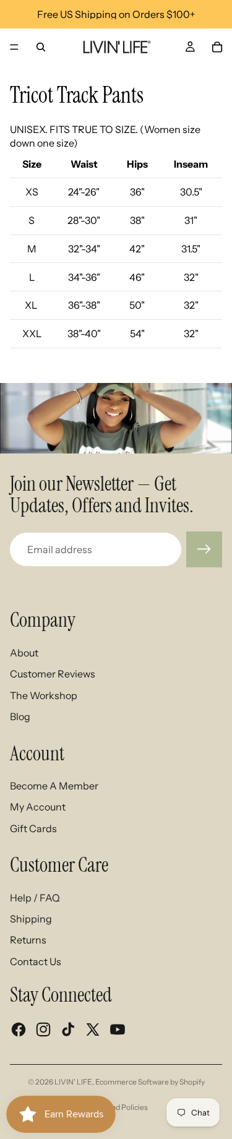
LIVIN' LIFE (73, 1081)
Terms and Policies (116, 1107)
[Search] (40, 47)
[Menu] (14, 47)
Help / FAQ (35, 898)
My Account (38, 807)
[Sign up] (204, 549)
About (24, 653)
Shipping (31, 919)
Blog (20, 716)
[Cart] (217, 47)
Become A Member (54, 786)
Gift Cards (33, 828)
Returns (28, 940)
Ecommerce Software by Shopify (150, 1081)
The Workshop (43, 695)
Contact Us (35, 961)
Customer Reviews (52, 674)
